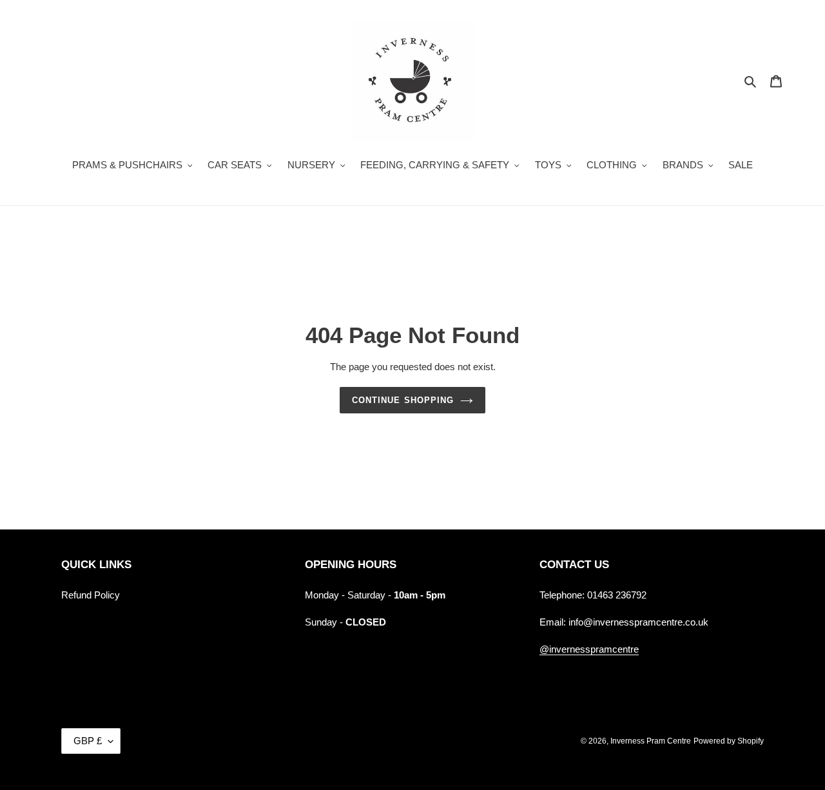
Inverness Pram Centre (650, 741)
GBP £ (87, 740)
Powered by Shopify (729, 741)
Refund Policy (90, 594)
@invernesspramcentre (589, 649)
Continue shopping (403, 400)
